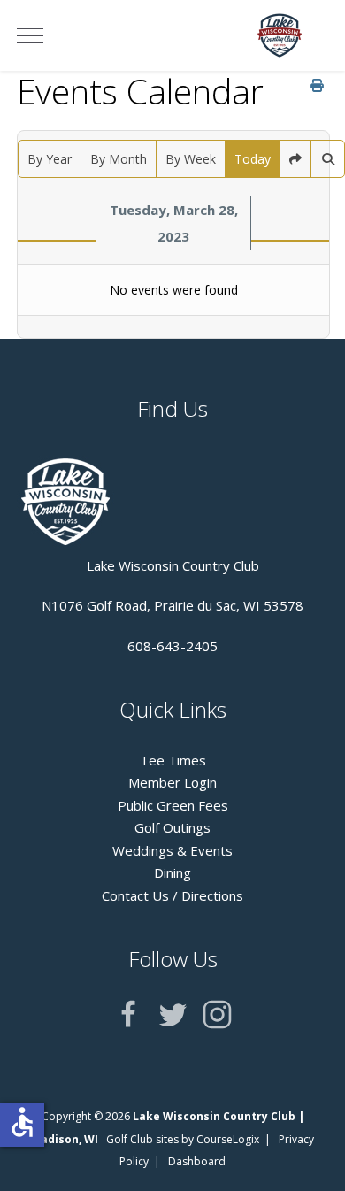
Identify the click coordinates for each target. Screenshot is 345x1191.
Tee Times (173, 760)
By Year (49, 158)
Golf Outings (172, 827)
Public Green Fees (173, 805)
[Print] (317, 85)
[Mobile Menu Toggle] (30, 35)
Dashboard (197, 1161)
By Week (190, 158)
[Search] (328, 159)
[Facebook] (128, 1014)
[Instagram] (217, 1014)
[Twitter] (172, 1014)
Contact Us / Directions (172, 895)
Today (252, 158)
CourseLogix (227, 1139)
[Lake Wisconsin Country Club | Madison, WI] (279, 35)
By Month (118, 158)
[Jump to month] (295, 159)
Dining (172, 872)
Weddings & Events (172, 850)
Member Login (172, 782)
